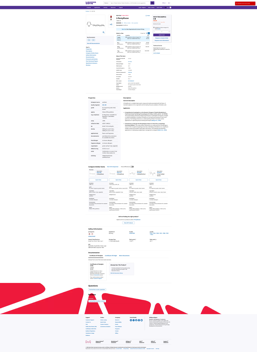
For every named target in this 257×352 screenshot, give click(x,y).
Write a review (127, 23)
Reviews (88, 65)
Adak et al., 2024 (162, 130)
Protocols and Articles (92, 59)
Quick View (98, 180)
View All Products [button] (128, 223)
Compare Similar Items (92, 53)
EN (169, 3)
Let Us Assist (156, 53)
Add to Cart (162, 35)
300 (105, 105)
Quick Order (159, 7)
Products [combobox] (106, 3)
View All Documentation (93, 43)
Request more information (162, 40)
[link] (92, 319)
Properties (89, 49)
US (164, 3)
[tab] (88, 11)
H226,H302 (132, 233)
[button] (142, 7)
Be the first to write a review (97, 301)
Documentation (90, 57)
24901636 (130, 72)
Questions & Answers (91, 63)
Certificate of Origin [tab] (111, 255)
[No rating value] (119, 23)
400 (103, 105)
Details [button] (158, 28)
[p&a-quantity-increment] (169, 32)
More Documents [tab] (124, 255)
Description (89, 51)
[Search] (152, 3)
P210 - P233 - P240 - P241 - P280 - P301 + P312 (159, 233)
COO (93, 40)
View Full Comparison (112, 166)
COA (89, 40)
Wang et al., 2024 (156, 120)
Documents (96, 275)
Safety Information (91, 55)
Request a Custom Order (161, 38)
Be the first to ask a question (97, 289)
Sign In (123, 29)
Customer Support (97, 278)
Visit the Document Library (116, 273)
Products (87, 11)
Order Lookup (151, 7)
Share (148, 15)
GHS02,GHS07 (91, 236)
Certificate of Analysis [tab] (96, 255)
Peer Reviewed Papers (92, 61)
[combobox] (128, 3)
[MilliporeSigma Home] (91, 3)
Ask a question (135, 23)
